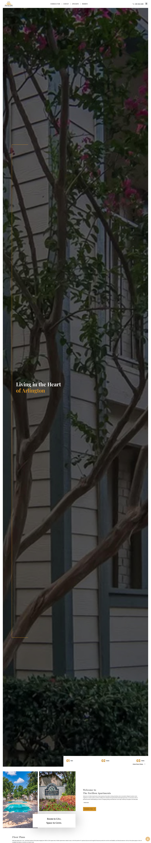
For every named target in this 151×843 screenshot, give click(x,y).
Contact (66, 4)
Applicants (76, 4)
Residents (85, 4)
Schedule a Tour (55, 4)
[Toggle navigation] (146, 3)
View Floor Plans (138, 764)
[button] (86, 802)
